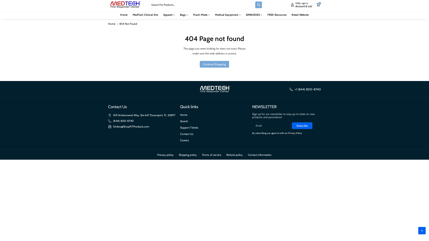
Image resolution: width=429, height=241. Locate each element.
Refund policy (234, 154)
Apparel (167, 14)
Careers (184, 140)
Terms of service (211, 154)
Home (111, 23)
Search (184, 121)
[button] (169, 15)
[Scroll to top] (422, 230)
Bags (183, 14)
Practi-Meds (200, 14)
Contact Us (186, 134)
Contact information (260, 154)
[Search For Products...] (258, 5)
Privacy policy (165, 154)
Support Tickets (189, 127)
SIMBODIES (253, 14)
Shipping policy (188, 154)
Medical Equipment (226, 14)
